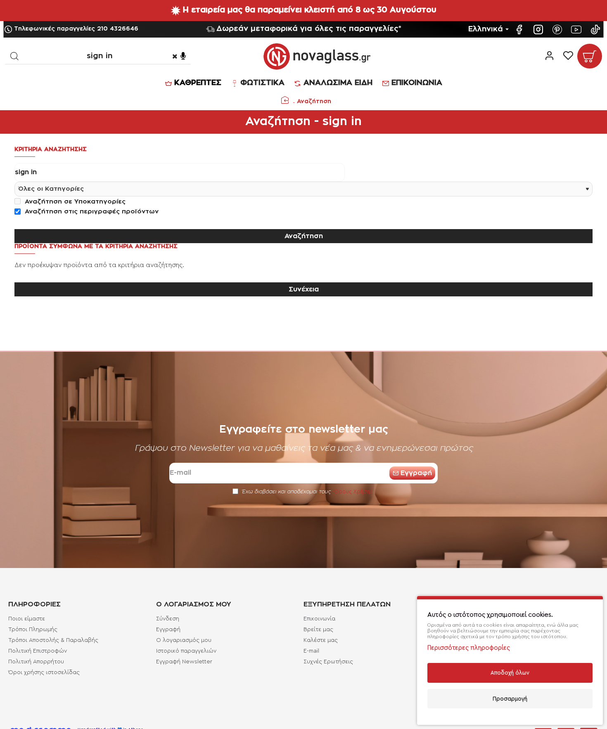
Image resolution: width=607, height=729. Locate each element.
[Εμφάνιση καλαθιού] (589, 56)
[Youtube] (577, 29)
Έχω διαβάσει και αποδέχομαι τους (306, 491)
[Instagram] (539, 29)
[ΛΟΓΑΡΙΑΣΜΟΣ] (549, 56)
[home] (285, 100)
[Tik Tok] (596, 29)
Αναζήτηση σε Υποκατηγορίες (74, 202)
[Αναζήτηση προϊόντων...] (14, 56)
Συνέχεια (304, 289)
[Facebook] (520, 29)
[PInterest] (558, 29)
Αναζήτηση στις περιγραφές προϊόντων (91, 211)
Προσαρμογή (510, 698)
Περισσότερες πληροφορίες (468, 648)
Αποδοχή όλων (510, 672)
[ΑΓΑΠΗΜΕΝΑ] (568, 56)
